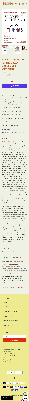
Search (5, 302)
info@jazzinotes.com (8, 266)
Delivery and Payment (10, 321)
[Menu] (26, 4)
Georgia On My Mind (8, 201)
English (10, 372)
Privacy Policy (8, 316)
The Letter (16, 199)
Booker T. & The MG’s (8, 142)
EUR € (18, 372)
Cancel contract (7, 398)
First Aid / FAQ (8, 325)
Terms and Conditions (10, 311)
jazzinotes (11, 395)
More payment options (14, 90)
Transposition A (18, 261)
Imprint (5, 307)
